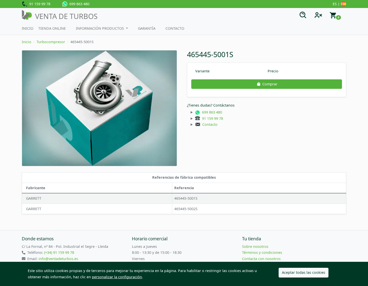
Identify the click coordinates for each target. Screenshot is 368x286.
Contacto (174, 28)
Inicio (27, 28)
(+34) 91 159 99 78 (59, 252)
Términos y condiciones (262, 252)
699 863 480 (78, 3)
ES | (337, 3)
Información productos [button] (100, 28)
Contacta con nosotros (261, 258)
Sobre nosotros (255, 246)
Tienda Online (52, 28)
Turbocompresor (51, 41)
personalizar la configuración (117, 277)
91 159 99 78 (38, 3)
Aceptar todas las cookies (303, 272)
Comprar (269, 84)
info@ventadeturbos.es (58, 258)
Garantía (146, 28)
